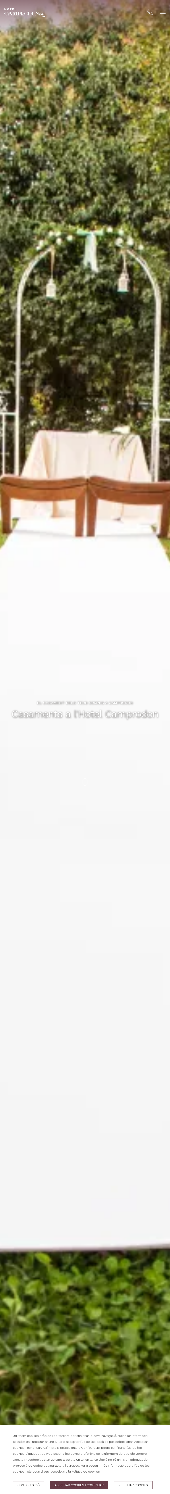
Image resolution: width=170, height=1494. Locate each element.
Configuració (28, 1485)
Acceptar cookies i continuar (79, 1485)
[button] (163, 12)
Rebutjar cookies (133, 1485)
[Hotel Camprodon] (24, 12)
